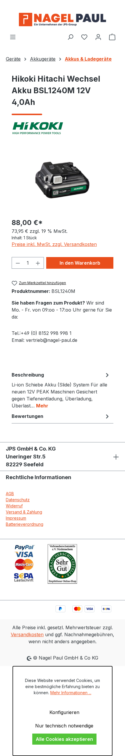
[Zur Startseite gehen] (62, 19)
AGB (10, 493)
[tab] (61, 390)
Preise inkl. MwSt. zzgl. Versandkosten (54, 244)
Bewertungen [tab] (27, 416)
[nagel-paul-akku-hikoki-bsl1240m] (62, 180)
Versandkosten (27, 634)
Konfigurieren (64, 712)
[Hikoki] (62, 128)
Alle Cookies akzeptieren (64, 739)
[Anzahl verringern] (18, 263)
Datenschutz (18, 499)
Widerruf (14, 505)
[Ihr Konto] (98, 37)
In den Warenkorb (80, 263)
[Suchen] (70, 37)
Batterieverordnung (24, 524)
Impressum (16, 518)
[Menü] (13, 37)
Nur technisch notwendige (64, 726)
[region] (62, 180)
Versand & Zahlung (24, 511)
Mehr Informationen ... (70, 692)
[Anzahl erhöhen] (38, 263)
